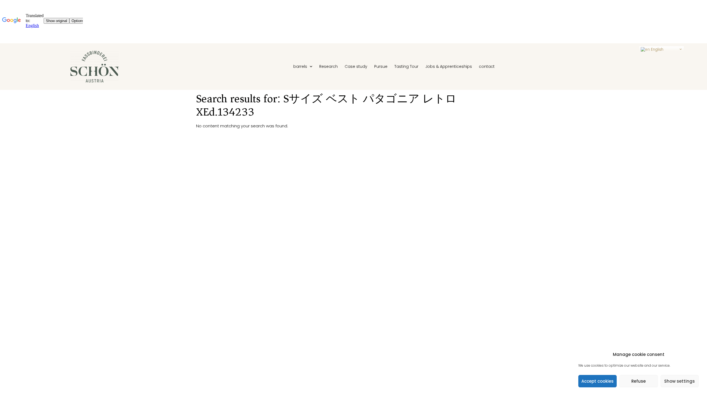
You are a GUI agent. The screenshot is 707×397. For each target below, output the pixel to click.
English (656, 49)
